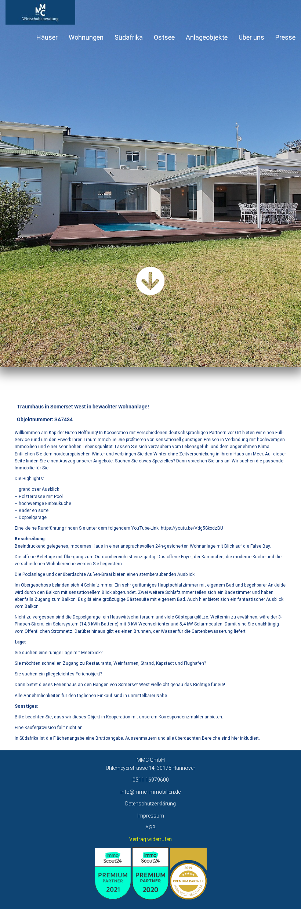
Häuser (47, 37)
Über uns (251, 37)
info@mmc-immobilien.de (150, 792)
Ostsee (164, 37)
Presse (285, 37)
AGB (150, 827)
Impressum (150, 816)
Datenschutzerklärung (150, 804)
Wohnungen (86, 37)
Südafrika (129, 37)
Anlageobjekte (207, 37)
